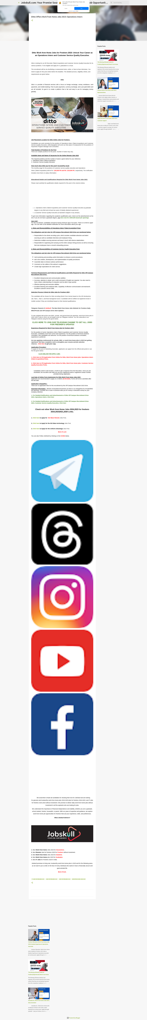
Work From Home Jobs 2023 (78, 879)
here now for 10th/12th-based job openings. (74, 218)
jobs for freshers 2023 (51, 879)
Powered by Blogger (74, 1018)
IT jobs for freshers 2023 (38, 879)
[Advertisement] (62, 39)
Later (66, 8)
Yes (81, 8)
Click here (36, 418)
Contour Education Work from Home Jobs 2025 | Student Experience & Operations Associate (38, 944)
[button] (32, 20)
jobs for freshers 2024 (64, 879)
